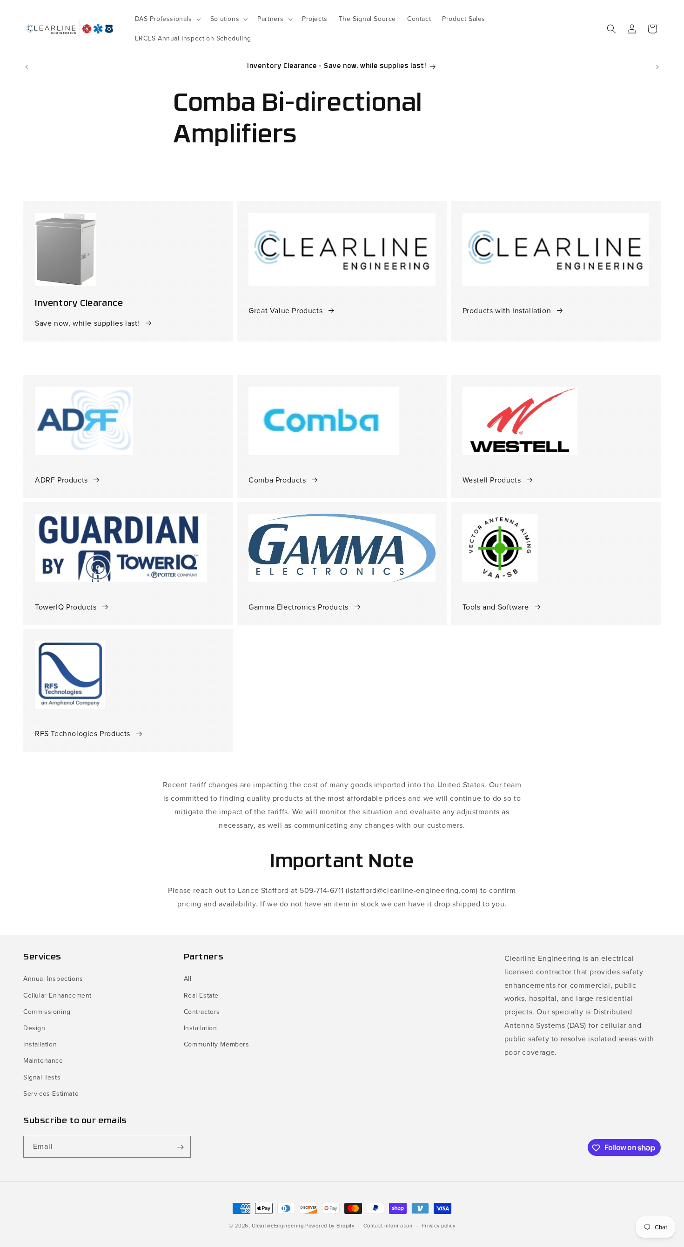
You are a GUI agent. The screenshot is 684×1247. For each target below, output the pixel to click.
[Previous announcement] (26, 67)
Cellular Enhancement (57, 995)
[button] (167, 19)
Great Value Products (285, 310)
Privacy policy (438, 1225)
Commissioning (47, 1012)
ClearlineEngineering (277, 1225)
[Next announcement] (657, 67)
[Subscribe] (180, 1147)
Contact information (387, 1225)
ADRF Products (61, 480)
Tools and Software (496, 607)
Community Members (216, 1044)
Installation (40, 1044)
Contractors (202, 1012)
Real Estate (201, 995)
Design (34, 1028)
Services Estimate (51, 1094)
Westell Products (492, 480)
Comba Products (277, 480)
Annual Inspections (53, 979)
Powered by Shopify (330, 1225)
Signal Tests (41, 1077)
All (188, 979)
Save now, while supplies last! (87, 323)
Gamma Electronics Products (298, 607)
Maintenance (43, 1061)
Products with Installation (507, 310)
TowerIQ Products (66, 607)
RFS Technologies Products (82, 733)
